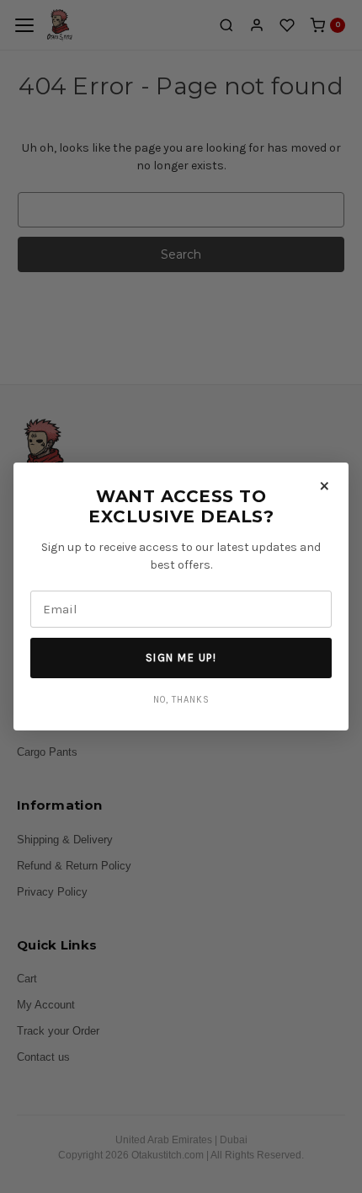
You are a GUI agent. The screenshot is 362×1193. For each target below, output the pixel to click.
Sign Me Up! (181, 657)
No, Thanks (181, 699)
